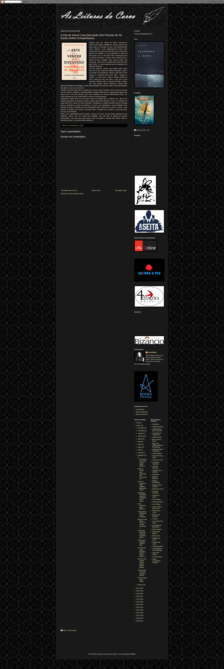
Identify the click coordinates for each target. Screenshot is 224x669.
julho (139, 441)
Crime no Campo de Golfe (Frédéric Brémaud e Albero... (142, 486)
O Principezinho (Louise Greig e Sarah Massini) (142, 462)
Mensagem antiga (121, 190)
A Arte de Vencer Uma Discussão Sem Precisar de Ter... (142, 474)
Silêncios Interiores (142, 412)
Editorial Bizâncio (155, 477)
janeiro (140, 585)
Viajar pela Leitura (155, 553)
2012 (138, 613)
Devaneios (155, 474)
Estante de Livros (157, 489)
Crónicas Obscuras (155, 467)
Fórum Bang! (156, 499)
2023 (138, 423)
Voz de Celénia (157, 557)
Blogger (133, 654)
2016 (138, 602)
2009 (138, 621)
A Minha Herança (157, 427)
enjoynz (114, 654)
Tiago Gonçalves (157, 546)
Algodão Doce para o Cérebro (157, 429)
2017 (138, 599)
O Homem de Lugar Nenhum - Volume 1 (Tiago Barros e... (142, 552)
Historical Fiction (157, 502)
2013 (138, 610)
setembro (141, 436)
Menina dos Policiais (156, 515)
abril (139, 450)
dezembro (141, 428)
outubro (140, 433)
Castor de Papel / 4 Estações (157, 450)
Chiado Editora (157, 453)
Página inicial (96, 190)
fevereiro (141, 455)
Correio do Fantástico (155, 463)
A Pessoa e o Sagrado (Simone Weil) (142, 542)
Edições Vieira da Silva (157, 485)
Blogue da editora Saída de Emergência (157, 445)
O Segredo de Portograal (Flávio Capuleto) (142, 514)
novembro (141, 430)
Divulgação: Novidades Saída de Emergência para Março (142, 497)
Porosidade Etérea (156, 532)
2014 (138, 607)
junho (140, 444)
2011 (138, 615)
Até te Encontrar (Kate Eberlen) (142, 506)
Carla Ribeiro (152, 352)
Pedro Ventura (156, 529)
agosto (140, 439)
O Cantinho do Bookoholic (157, 526)
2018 (138, 596)
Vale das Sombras (141, 414)
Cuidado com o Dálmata (157, 471)
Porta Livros (156, 536)
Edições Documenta (156, 481)
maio (139, 447)
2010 (138, 618)
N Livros (155, 519)
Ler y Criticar (156, 504)
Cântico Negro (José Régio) (142, 579)
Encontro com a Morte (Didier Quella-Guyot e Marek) (142, 563)
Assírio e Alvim (157, 437)
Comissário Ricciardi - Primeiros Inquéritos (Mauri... (142, 534)
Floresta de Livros (155, 496)
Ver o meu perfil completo (142, 364)
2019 (138, 593)
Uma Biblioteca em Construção (157, 549)
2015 (138, 604)
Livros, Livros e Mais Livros (157, 507)
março (140, 452)
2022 (138, 425)
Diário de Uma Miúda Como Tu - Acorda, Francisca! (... (142, 524)
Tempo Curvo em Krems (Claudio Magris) (142, 572)
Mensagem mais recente (69, 190)
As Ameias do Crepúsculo (156, 434)
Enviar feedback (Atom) (76, 194)
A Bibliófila (155, 424)
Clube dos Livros (157, 460)
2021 (138, 588)
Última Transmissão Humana (156, 560)
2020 (138, 591)
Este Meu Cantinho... (155, 492)
